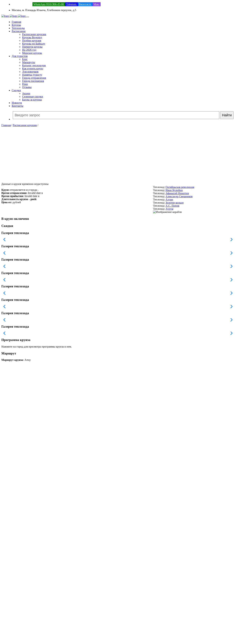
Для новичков (30, 71)
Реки (25, 84)
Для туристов (20, 56)
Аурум (169, 208)
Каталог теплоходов (34, 65)
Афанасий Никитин (177, 193)
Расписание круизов (34, 34)
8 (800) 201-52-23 (22, 4)
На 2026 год (29, 49)
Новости (17, 102)
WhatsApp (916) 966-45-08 (48, 4)
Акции (26, 93)
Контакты (17, 105)
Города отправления (34, 77)
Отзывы (27, 87)
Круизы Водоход (32, 37)
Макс (96, 4)
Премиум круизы (32, 46)
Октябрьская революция (180, 187)
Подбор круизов (31, 40)
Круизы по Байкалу (33, 43)
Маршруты (28, 62)
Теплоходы (18, 28)
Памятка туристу (32, 74)
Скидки (16, 90)
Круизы (16, 25)
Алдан (169, 199)
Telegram (71, 4)
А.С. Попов (172, 205)
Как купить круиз (32, 68)
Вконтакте (85, 4)
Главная (16, 21)
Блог (25, 59)
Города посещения (33, 80)
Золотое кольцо (175, 202)
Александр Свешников (179, 196)
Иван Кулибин (174, 190)
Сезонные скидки (32, 96)
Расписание (19, 31)
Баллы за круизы (32, 99)
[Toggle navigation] (27, 16)
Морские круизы (32, 52)
